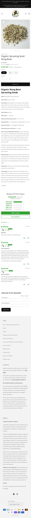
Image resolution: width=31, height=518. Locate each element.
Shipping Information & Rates (10, 335)
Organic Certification (8, 338)
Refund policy (6, 349)
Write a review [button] (15, 213)
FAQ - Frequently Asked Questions (11, 324)
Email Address (6, 303)
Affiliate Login (6, 359)
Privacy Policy (6, 352)
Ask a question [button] (15, 217)
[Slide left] (12, 51)
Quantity (3, 76)
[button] (2, 13)
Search (4, 331)
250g (4, 72)
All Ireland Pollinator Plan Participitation (13, 342)
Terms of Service (7, 345)
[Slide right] (19, 51)
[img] (4, 226)
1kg (16, 72)
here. (7, 488)
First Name (5, 297)
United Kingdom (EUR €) (14, 504)
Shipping (7, 64)
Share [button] (4, 185)
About (4, 328)
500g (10, 72)
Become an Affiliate (7, 356)
